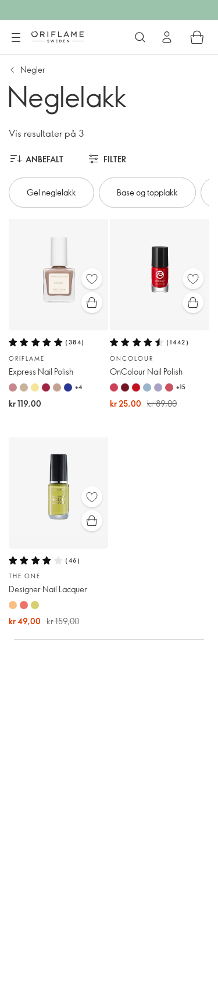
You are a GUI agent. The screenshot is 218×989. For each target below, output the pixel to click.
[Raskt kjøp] (91, 302)
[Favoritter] (91, 278)
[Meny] (16, 38)
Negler (32, 69)
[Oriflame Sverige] (57, 36)
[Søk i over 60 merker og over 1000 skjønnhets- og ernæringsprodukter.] (140, 37)
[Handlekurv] (197, 37)
